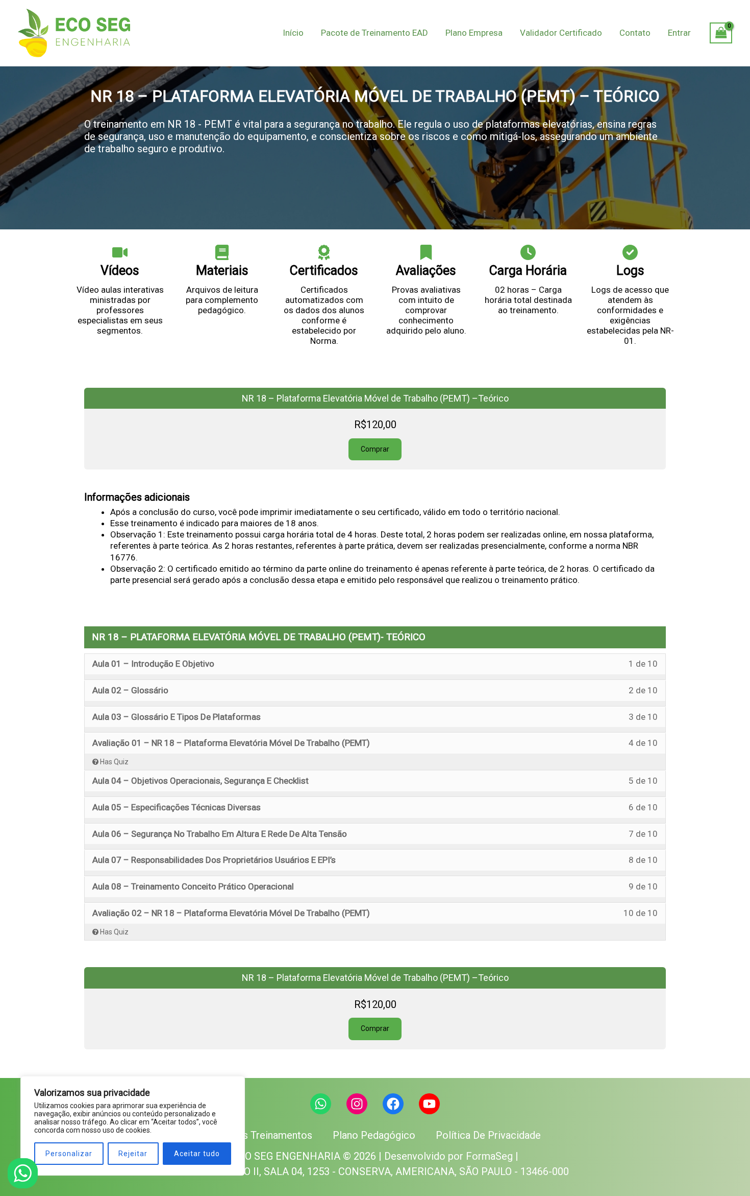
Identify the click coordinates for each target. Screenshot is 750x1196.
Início (293, 33)
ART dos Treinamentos (261, 1135)
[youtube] (429, 1103)
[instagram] (356, 1103)
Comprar (375, 449)
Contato (635, 33)
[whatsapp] (320, 1103)
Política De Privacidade (488, 1135)
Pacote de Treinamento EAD (374, 33)
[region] (132, 1126)
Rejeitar (132, 1154)
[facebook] (393, 1103)
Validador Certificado (561, 33)
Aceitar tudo (197, 1154)
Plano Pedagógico (374, 1135)
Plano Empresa (474, 33)
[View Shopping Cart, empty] (721, 33)
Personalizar (68, 1154)
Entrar (679, 33)
